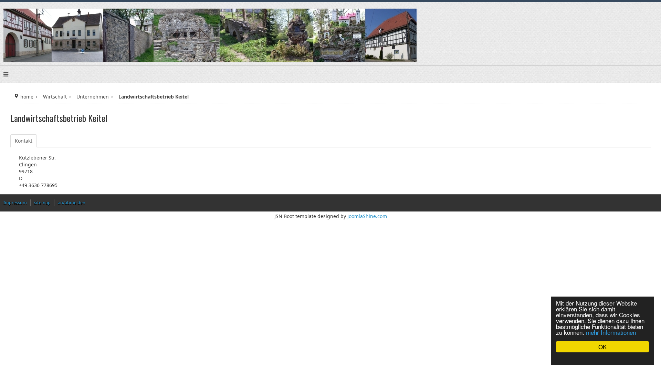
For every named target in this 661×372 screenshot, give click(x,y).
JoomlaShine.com (367, 216)
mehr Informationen (611, 332)
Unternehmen (92, 96)
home (26, 96)
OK (602, 346)
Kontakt (23, 140)
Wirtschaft (55, 96)
